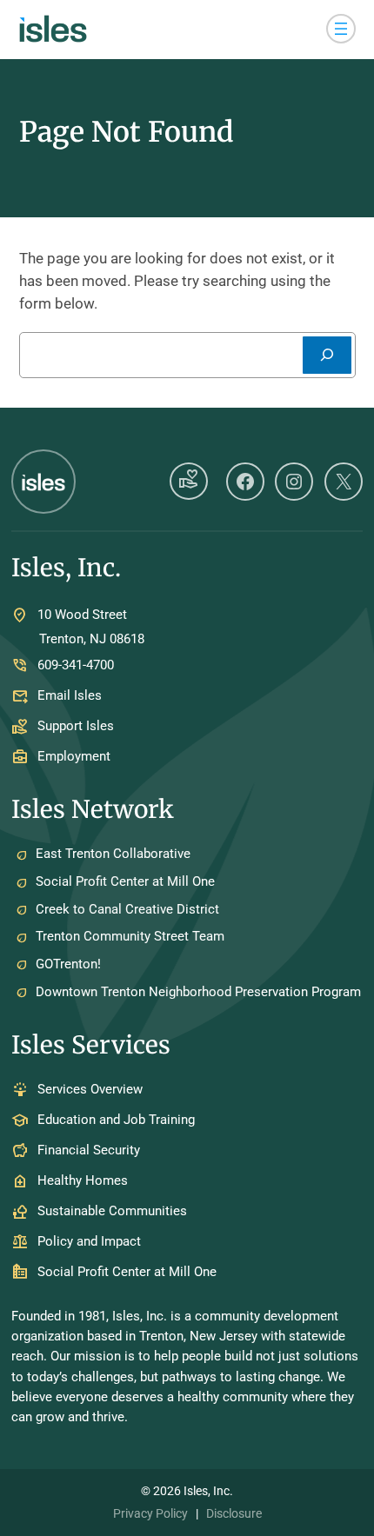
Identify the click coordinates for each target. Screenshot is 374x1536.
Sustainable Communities (112, 1211)
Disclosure (234, 1513)
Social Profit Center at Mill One (125, 881)
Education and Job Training (116, 1119)
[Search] (327, 355)
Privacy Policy (150, 1513)
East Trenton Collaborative (113, 853)
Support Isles (75, 727)
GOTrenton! (68, 964)
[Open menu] (341, 28)
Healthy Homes (82, 1180)
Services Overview (90, 1089)
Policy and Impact (89, 1241)
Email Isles (69, 696)
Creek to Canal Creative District (127, 909)
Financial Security (88, 1150)
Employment (73, 757)
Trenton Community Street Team (130, 936)
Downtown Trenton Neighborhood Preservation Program (198, 992)
